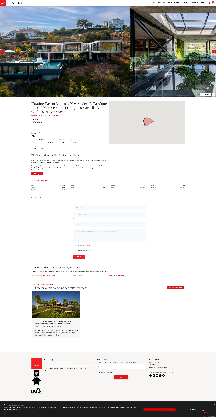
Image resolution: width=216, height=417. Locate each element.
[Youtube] (157, 375)
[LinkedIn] (163, 375)
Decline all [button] (193, 409)
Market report (53, 368)
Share (33, 148)
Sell (159, 3)
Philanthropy (82, 368)
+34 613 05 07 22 (153, 364)
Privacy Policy (20, 409)
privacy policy (86, 245)
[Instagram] (150, 375)
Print (42, 148)
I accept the (82, 245)
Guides (46, 370)
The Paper (63, 368)
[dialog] (108, 409)
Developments (173, 3)
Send (79, 257)
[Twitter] (160, 375)
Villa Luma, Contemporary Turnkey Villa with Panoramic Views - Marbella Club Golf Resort (52, 322)
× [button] (214, 404)
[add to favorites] (213, 94)
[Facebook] (154, 375)
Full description (37, 174)
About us (184, 3)
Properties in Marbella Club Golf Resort (43, 275)
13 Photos (207, 94)
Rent (164, 3)
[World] (209, 3)
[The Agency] (36, 363)
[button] (71, 415)
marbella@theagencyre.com (158, 367)
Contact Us (153, 362)
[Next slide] (214, 51)
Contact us (193, 3)
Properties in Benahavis (77, 275)
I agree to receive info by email (84, 250)
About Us (69, 363)
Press (45, 368)
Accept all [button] (159, 409)
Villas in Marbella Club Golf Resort (119, 275)
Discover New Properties (175, 287)
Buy (154, 3)
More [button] (202, 3)
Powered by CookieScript (208, 416)
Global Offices (72, 368)
